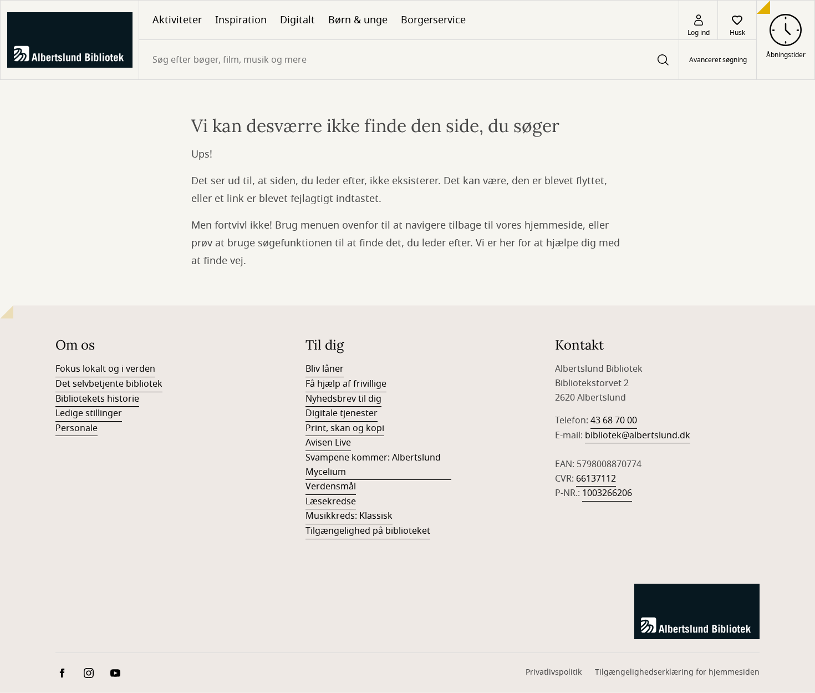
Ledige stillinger (88, 413)
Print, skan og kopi (344, 428)
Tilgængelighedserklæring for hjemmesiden (677, 672)
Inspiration (241, 20)
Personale (76, 428)
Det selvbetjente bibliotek (108, 384)
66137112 (596, 478)
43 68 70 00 (613, 420)
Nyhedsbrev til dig (343, 399)
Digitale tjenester (341, 413)
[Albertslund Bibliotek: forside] (70, 40)
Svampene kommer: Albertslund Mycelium (373, 465)
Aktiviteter (177, 20)
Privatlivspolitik (554, 672)
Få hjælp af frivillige (345, 384)
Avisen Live (328, 442)
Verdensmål (330, 486)
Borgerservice (433, 20)
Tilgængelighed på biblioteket (367, 531)
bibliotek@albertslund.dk (637, 435)
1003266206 (607, 493)
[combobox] (409, 59)
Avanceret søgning (718, 60)
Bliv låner (324, 369)
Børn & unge (358, 20)
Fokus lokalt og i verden (105, 369)
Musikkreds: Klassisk (349, 516)
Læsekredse (330, 501)
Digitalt (297, 20)
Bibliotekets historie (97, 399)
